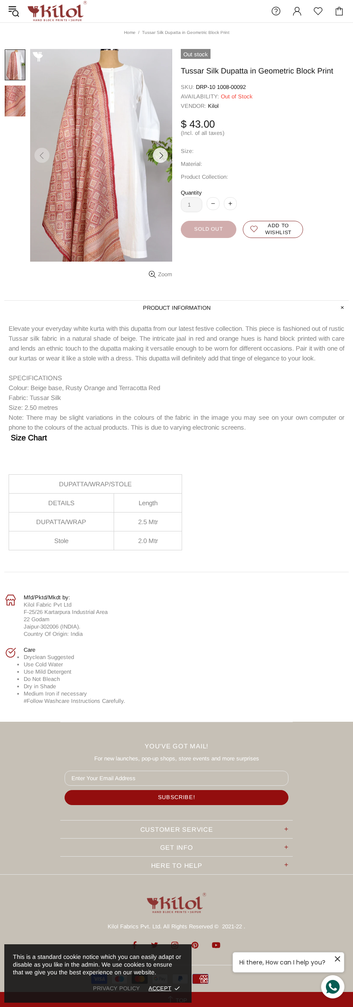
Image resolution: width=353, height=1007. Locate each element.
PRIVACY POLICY (116, 988)
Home (130, 32)
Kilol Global (57, 11)
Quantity (191, 192)
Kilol (213, 106)
